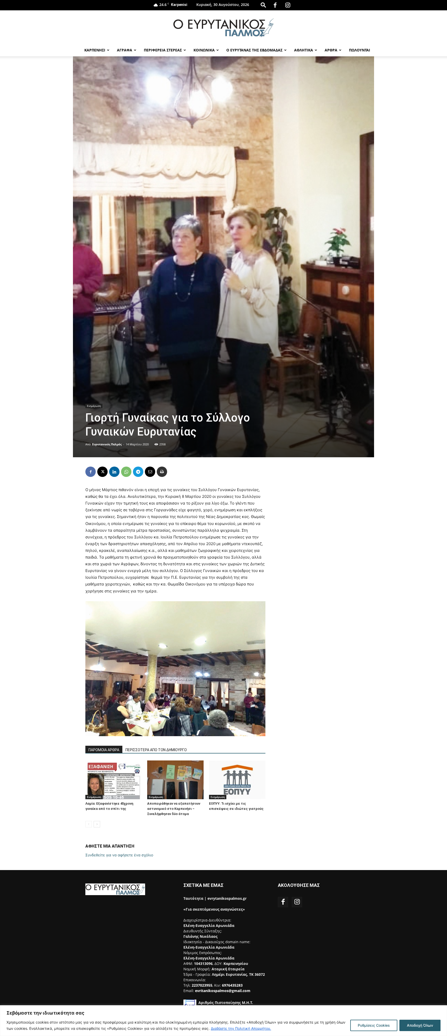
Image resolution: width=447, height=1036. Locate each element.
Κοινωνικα (204, 50)
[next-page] (97, 824)
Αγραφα (124, 50)
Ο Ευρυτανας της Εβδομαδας (254, 50)
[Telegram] (138, 472)
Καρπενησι (94, 50)
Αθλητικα (303, 50)
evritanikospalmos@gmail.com (222, 990)
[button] (263, 5)
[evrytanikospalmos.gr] (223, 27)
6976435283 (232, 985)
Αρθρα (331, 50)
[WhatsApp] (126, 472)
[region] (223, 1020)
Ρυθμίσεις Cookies (374, 1025)
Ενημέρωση (94, 406)
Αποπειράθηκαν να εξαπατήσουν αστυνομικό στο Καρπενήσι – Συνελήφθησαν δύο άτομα (173, 809)
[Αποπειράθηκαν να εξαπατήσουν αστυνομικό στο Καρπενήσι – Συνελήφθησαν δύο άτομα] (175, 779)
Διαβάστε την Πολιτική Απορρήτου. (241, 1028)
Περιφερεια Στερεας (163, 50)
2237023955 (202, 985)
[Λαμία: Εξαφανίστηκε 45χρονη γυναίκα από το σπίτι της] (113, 779)
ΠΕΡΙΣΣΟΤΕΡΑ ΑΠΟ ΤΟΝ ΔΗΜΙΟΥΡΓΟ (156, 750)
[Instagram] (288, 5)
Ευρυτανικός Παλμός (107, 444)
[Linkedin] (114, 472)
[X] (102, 472)
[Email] (150, 472)
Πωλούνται (359, 50)
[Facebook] (275, 5)
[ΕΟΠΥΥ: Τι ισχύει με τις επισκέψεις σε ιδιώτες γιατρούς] (237, 779)
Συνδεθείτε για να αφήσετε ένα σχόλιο (119, 855)
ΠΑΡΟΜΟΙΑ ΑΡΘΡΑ (103, 750)
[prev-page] (88, 824)
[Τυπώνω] (162, 472)
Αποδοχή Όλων (420, 1025)
